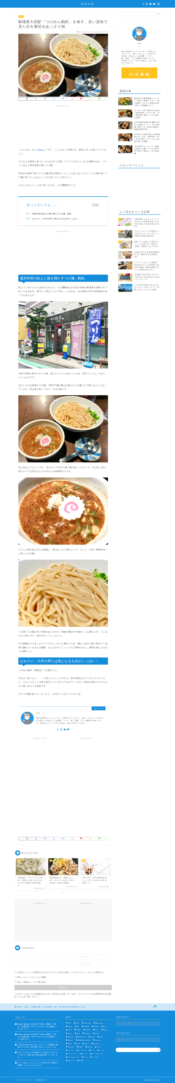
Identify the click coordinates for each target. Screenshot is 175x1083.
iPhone (70, 1033)
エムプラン (71, 1050)
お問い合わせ (40, 1080)
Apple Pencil (87, 1023)
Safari (78, 1043)
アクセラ (99, 1047)
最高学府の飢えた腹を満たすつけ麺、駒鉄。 (52, 214)
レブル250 (95, 1057)
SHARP (80, 1047)
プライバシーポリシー (24, 1080)
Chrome (70, 1026)
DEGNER (86, 1026)
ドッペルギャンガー (98, 1053)
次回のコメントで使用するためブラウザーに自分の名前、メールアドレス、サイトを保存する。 (62, 972)
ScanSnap (96, 1043)
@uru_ (41, 150)
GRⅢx (70, 1030)
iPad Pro (105, 1030)
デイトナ (85, 1053)
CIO (78, 1026)
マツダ (86, 1057)
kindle (78, 1033)
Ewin (105, 1026)
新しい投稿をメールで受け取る (32, 982)
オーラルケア (82, 1050)
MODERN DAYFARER (84, 1040)
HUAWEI (87, 1030)
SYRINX (89, 1047)
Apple (77, 1023)
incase (97, 1030)
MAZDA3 (70, 1040)
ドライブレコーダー (73, 1057)
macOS (92, 1037)
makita (101, 1037)
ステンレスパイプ (73, 1053)
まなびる (87, 3)
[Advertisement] (63, 126)
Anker (69, 1023)
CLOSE (95, 205)
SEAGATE (71, 1047)
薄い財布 (81, 1060)
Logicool (97, 1033)
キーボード (102, 1050)
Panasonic (98, 1040)
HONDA (78, 1030)
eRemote (96, 1026)
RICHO (70, 1043)
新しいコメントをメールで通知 (32, 977)
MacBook (70, 1037)
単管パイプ (71, 1060)
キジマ (93, 1050)
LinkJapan (87, 1033)
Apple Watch (99, 1023)
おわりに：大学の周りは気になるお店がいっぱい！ (56, 219)
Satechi (86, 1043)
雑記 (21, 16)
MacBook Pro (82, 1037)
